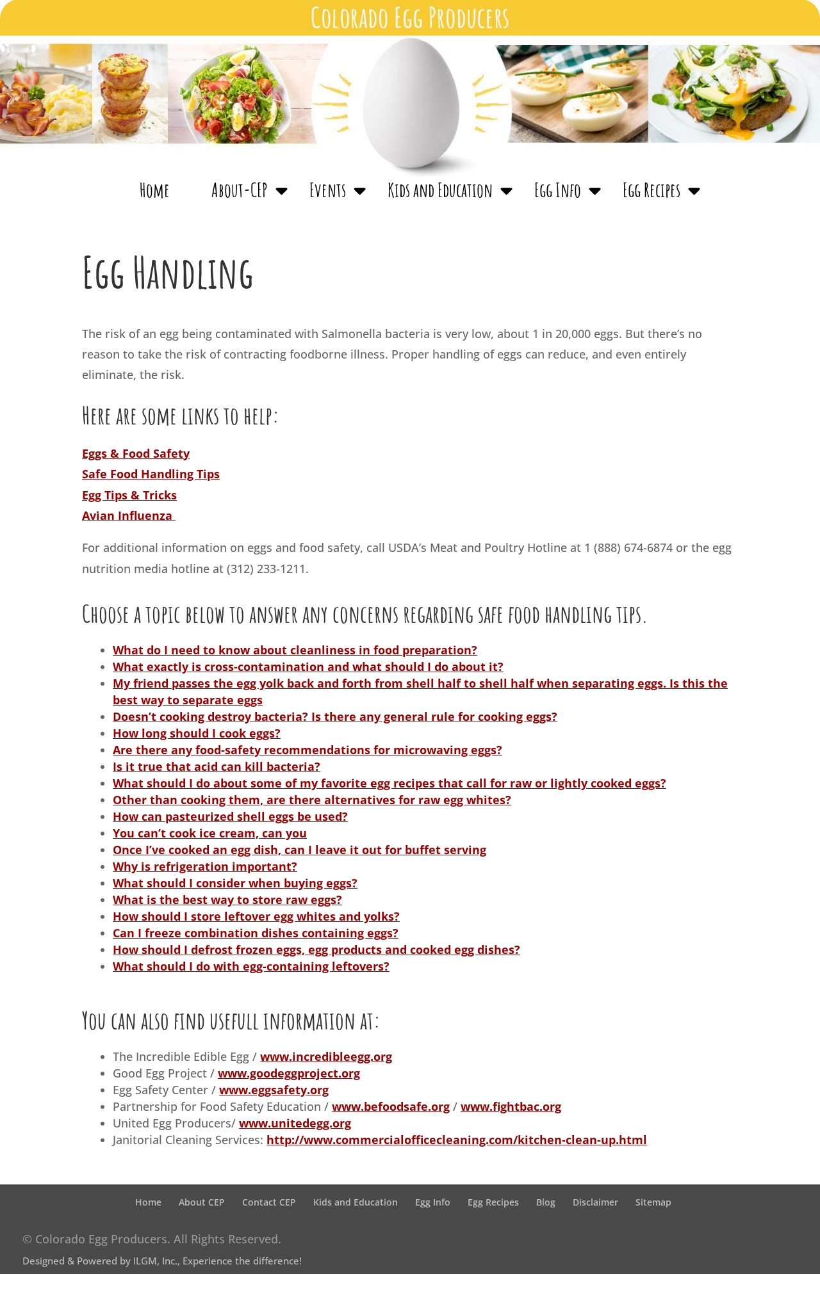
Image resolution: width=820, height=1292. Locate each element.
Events (327, 191)
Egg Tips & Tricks (129, 495)
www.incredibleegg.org (326, 1056)
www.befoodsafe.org (391, 1106)
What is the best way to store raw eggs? (227, 899)
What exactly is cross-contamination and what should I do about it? (308, 666)
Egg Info (557, 191)
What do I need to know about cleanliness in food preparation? (295, 650)
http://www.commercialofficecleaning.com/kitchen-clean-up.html (456, 1139)
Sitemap (653, 1202)
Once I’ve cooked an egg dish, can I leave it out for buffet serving (299, 849)
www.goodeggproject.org (289, 1073)
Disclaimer (595, 1202)
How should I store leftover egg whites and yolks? (256, 916)
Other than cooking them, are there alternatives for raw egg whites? (312, 799)
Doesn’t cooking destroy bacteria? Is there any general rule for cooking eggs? (335, 716)
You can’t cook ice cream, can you (210, 833)
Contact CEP (269, 1202)
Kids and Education (440, 191)
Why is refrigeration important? (205, 866)
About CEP (202, 1202)
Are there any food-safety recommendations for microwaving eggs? (307, 749)
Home (155, 191)
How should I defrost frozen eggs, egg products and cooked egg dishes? (316, 949)
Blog (545, 1202)
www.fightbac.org (511, 1106)
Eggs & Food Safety (136, 453)
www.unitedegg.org (295, 1123)
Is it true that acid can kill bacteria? (216, 766)
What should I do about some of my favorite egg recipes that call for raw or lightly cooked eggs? (389, 783)
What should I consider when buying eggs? (235, 883)
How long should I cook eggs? (197, 733)
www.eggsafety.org (274, 1089)
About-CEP (239, 191)
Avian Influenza (129, 515)
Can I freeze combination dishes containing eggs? (255, 933)
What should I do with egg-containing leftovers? (251, 966)
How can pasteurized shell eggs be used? (230, 816)
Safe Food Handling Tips (151, 473)
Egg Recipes (651, 191)
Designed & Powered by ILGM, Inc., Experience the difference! (162, 1260)
